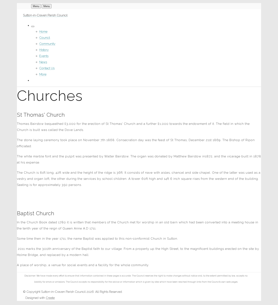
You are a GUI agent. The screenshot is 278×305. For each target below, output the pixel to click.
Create (50, 298)
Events (43, 56)
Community (47, 44)
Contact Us (47, 68)
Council (44, 37)
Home (43, 31)
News (43, 62)
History (44, 50)
